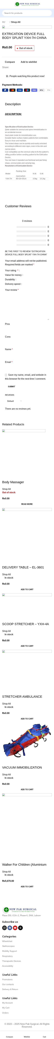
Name (9, 349)
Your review (12, 290)
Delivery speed (13, 284)
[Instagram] (4, 928)
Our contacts (8, 984)
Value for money (13, 275)
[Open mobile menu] (3, 4)
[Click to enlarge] (7, 24)
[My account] (50, 4)
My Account (7, 1003)
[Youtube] (15, 928)
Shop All (15, 22)
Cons (8, 337)
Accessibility (7, 966)
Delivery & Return (10, 989)
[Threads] (20, 928)
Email (8, 362)
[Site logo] (27, 4)
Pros (7, 324)
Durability (10, 279)
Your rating (11, 270)
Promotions (7, 979)
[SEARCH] (53, 11)
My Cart (5, 1008)
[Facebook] (9, 928)
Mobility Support (9, 951)
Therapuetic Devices (11, 961)
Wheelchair (7, 941)
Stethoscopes (8, 946)
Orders (5, 1013)
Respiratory (7, 956)
